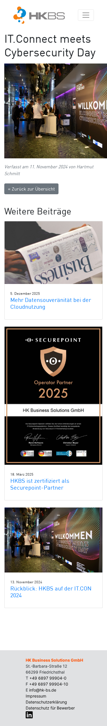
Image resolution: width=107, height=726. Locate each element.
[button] (53, 252)
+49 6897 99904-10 (48, 684)
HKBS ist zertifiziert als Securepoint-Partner (39, 484)
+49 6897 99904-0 (47, 678)
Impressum (36, 696)
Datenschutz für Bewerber (50, 707)
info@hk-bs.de (42, 690)
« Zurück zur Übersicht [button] (31, 189)
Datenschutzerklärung (46, 702)
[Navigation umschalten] (86, 15)
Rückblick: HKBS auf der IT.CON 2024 (51, 592)
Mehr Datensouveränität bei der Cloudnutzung (50, 303)
